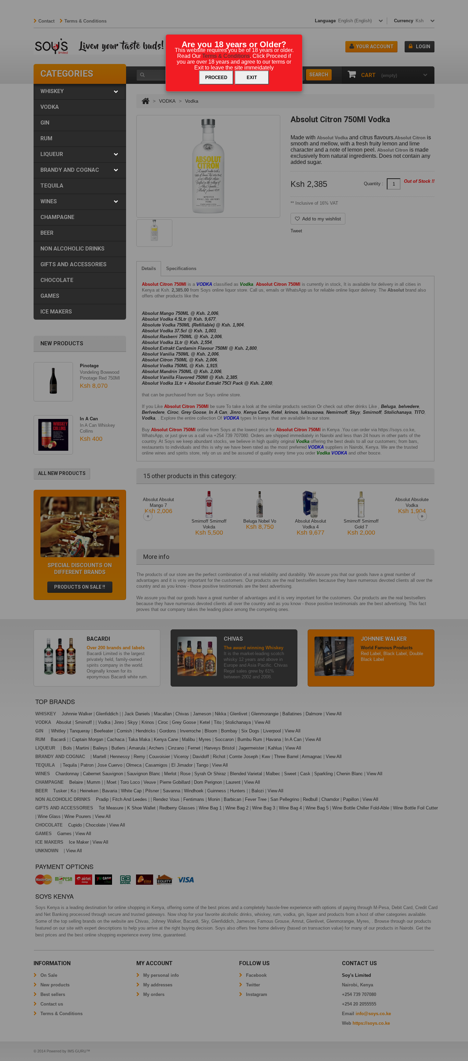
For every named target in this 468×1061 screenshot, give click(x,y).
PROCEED (216, 77)
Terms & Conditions (226, 56)
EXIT (252, 77)
